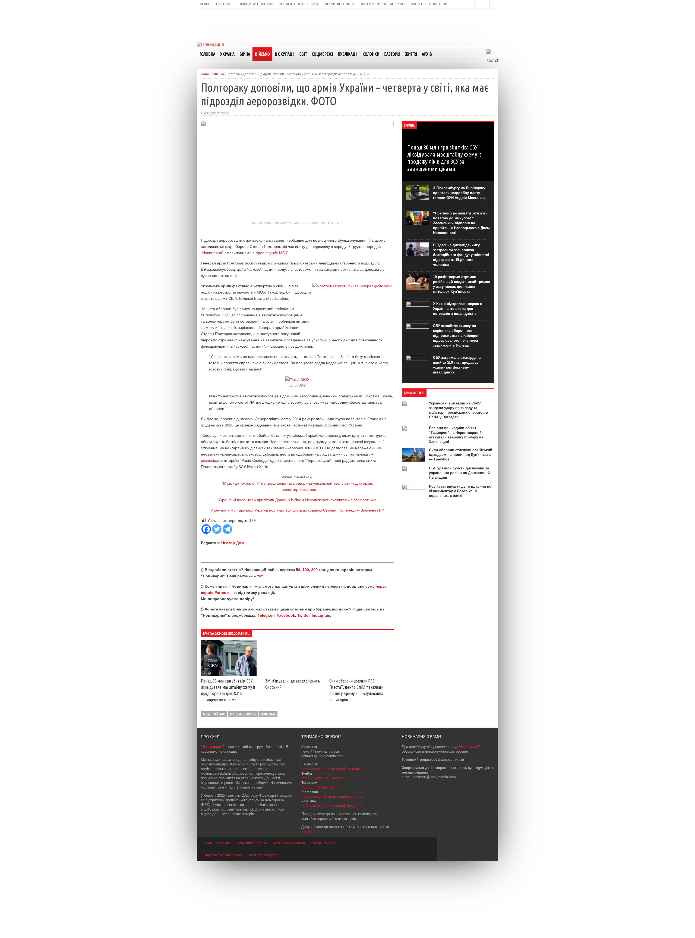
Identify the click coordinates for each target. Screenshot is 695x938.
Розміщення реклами (288, 920)
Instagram (321, 615)
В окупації (285, 54)
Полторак (268, 791)
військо (219, 791)
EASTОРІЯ (392, 54)
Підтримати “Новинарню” (223, 932)
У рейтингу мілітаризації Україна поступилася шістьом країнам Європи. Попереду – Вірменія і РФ (297, 510)
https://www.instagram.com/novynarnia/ (332, 873)
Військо (262, 54)
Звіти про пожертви (263, 932)
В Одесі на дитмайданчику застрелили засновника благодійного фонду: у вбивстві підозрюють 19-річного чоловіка (461, 255)
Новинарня (212, 253)
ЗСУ (232, 791)
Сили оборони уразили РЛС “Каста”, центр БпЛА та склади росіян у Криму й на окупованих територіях (241, 770)
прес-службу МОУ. (272, 253)
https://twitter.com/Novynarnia (324, 855)
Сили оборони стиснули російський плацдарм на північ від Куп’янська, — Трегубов (460, 454)
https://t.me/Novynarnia (319, 864)
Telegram (266, 615)
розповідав (211, 460)
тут (260, 576)
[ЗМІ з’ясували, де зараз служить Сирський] (306, 644)
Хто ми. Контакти (323, 920)
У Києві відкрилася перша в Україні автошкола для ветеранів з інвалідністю (457, 309)
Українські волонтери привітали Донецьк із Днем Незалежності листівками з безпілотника (297, 500)
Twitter (303, 615)
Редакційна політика (251, 920)
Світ (303, 54)
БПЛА (206, 791)
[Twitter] (217, 529)
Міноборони (247, 791)
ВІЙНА (244, 54)
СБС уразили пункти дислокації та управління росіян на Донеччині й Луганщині (459, 472)
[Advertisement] (347, 25)
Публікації (348, 54)
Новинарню (468, 824)
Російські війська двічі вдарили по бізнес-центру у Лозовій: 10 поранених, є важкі (460, 491)
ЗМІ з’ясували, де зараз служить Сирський (301, 695)
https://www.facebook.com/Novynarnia (331, 846)
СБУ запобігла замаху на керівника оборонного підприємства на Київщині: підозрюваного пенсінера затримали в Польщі (457, 335)
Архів (427, 54)
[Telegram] (227, 529)
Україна (227, 54)
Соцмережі (322, 54)
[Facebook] (206, 529)
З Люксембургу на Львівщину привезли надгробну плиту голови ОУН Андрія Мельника (459, 193)
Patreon (307, 908)
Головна (207, 54)
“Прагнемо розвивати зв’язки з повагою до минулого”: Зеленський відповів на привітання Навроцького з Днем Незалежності (461, 223)
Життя (411, 54)
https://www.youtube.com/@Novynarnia (332, 883)
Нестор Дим (232, 543)
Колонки (370, 54)
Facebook (286, 615)
